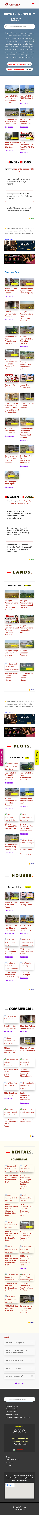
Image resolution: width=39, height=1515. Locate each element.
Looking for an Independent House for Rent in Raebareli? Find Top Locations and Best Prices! (19, 548)
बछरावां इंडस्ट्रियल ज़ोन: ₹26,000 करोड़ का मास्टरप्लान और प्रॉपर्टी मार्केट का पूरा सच (19, 196)
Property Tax (23, 503)
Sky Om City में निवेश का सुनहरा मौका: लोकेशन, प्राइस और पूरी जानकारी (18, 181)
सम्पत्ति (20, 169)
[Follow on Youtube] (15, 1431)
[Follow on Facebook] (24, 1431)
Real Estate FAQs (20, 1444)
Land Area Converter (20, 1438)
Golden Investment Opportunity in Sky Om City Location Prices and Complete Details (19, 514)
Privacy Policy (19, 1510)
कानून (15, 169)
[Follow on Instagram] (19, 1431)
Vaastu (13, 503)
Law (20, 501)
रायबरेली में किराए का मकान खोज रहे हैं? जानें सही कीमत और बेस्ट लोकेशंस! (19, 209)
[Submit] (6, 26)
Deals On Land (1, 757)
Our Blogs (37, 758)
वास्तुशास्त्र (26, 169)
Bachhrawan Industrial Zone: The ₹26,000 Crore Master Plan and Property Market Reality (18, 531)
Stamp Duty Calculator (20, 1441)
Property (27, 501)
